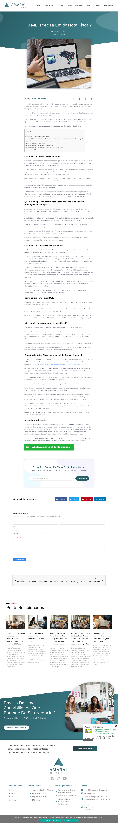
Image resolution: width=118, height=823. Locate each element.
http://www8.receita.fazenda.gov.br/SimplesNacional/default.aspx (63, 364)
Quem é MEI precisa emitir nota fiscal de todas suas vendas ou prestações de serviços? (54, 139)
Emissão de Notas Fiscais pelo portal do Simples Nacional (44, 148)
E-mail (62, 520)
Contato (97, 6)
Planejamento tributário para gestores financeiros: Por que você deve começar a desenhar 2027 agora (15, 638)
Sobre (70, 6)
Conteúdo (78, 6)
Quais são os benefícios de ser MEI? (37, 136)
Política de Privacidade (71, 820)
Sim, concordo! (45, 820)
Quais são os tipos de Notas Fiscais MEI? (38, 141)
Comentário (17, 538)
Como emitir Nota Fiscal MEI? (35, 143)
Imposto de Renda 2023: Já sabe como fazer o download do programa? (105, 731)
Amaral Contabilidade (32, 150)
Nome (15, 520)
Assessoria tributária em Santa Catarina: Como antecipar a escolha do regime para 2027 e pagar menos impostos (59, 638)
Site (14, 527)
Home (38, 6)
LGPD (88, 6)
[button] (73, 99)
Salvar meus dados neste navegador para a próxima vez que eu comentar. (37, 534)
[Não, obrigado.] (116, 819)
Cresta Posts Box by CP (88, 740)
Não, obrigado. (57, 820)
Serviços (61, 6)
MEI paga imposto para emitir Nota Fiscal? (39, 145)
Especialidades (48, 6)
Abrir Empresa (108, 6)
